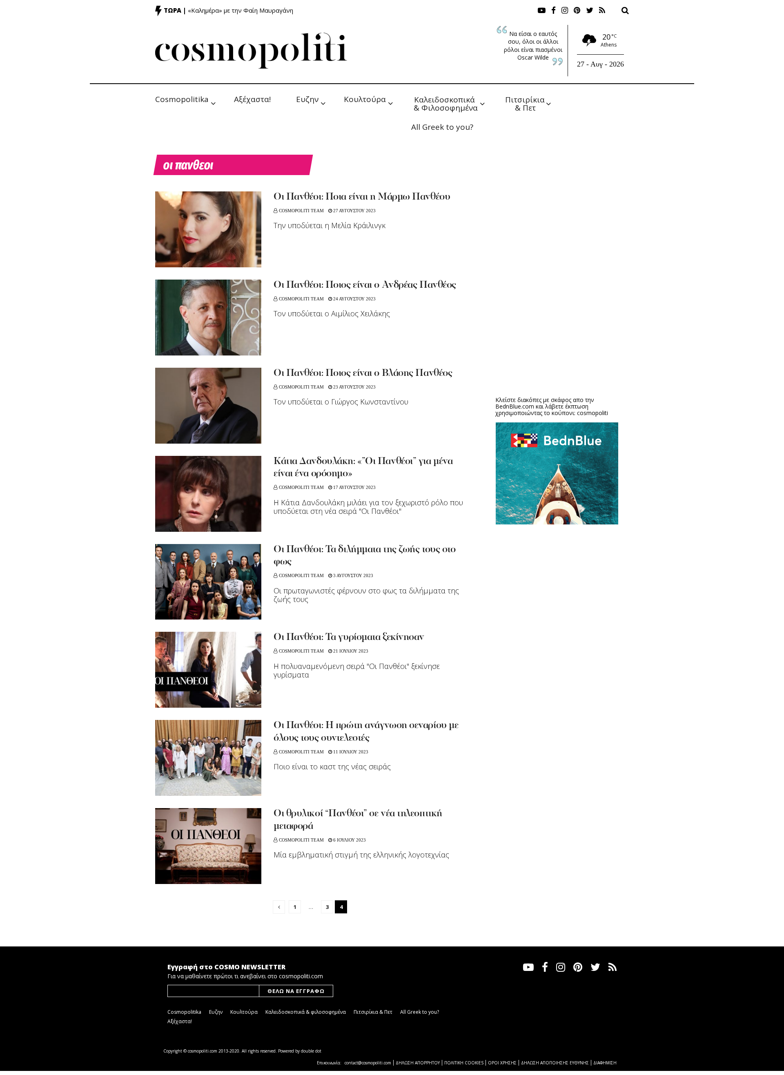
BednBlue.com (514, 406)
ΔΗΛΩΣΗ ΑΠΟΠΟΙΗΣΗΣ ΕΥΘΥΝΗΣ (555, 1063)
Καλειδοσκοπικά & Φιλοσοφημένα (446, 103)
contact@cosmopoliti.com (368, 1063)
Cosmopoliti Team (301, 210)
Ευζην (307, 99)
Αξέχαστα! (252, 99)
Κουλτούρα (365, 99)
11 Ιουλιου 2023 (350, 751)
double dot (311, 1051)
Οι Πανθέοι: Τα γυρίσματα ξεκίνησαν (349, 637)
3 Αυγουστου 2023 (352, 575)
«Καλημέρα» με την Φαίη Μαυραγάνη (240, 10)
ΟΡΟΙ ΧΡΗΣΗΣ (502, 1063)
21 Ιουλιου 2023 (350, 651)
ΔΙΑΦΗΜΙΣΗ (605, 1063)
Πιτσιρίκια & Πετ (526, 103)
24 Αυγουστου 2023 (354, 298)
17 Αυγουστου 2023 (354, 487)
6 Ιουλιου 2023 (349, 839)
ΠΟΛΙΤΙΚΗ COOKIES (463, 1063)
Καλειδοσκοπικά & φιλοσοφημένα (305, 1011)
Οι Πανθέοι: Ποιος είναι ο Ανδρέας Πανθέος (365, 285)
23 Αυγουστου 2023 (354, 386)
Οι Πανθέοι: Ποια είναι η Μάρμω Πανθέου (362, 197)
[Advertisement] (557, 326)
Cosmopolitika (182, 99)
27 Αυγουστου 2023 (354, 210)
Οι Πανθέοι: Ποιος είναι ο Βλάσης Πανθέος (363, 373)
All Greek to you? (442, 127)
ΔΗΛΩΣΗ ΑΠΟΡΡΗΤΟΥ (418, 1063)
